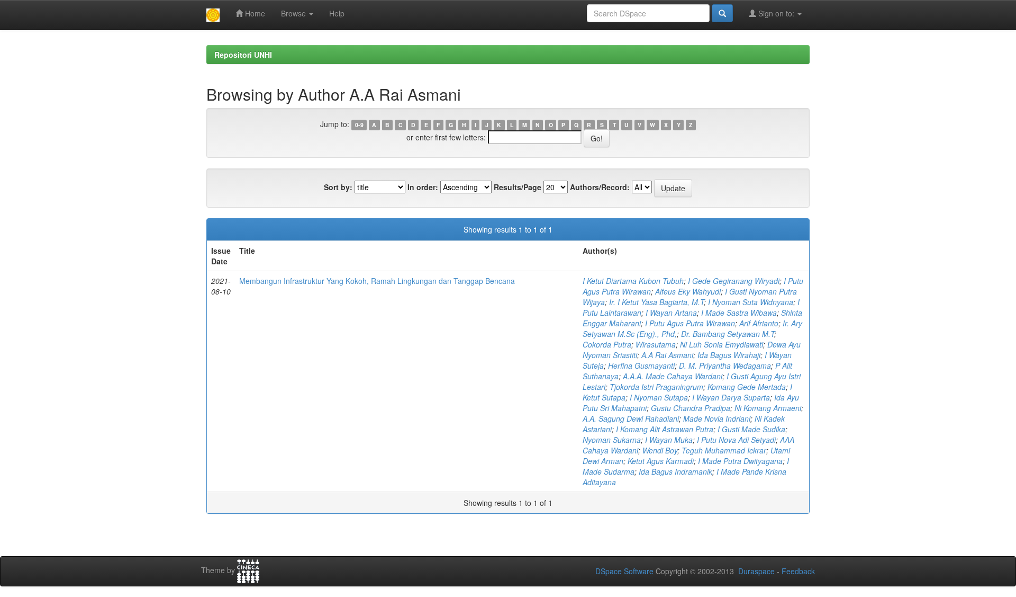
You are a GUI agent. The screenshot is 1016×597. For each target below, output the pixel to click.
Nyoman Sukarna (612, 439)
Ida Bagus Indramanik (675, 471)
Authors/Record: (600, 187)
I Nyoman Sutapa (659, 397)
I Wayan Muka (669, 439)
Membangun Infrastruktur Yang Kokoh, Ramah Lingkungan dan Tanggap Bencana (377, 280)
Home (254, 13)
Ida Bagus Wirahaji (728, 355)
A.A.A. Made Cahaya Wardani (672, 376)
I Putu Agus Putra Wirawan (690, 323)
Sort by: (338, 187)
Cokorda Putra (607, 344)
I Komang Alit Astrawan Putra (664, 429)
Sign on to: (776, 13)
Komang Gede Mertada (746, 386)
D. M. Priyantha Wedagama (725, 365)
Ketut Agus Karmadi (661, 461)
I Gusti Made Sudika (751, 429)
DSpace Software (624, 571)
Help (336, 13)
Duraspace (756, 571)
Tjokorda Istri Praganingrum (656, 386)
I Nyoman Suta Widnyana (750, 302)
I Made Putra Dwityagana (740, 461)
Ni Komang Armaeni (767, 408)
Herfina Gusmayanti (641, 365)
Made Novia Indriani (716, 418)
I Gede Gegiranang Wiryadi (733, 280)
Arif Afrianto (758, 323)
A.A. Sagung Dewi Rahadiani (631, 418)
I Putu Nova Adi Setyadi (736, 439)
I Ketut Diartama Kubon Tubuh (633, 280)
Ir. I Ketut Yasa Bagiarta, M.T (656, 302)
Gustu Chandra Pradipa (690, 408)
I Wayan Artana (671, 312)
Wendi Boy (659, 450)
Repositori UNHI (243, 54)
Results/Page (517, 187)
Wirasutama (656, 344)
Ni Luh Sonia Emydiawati (721, 344)
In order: (422, 187)
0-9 (359, 125)
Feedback (798, 571)
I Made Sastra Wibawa (739, 312)
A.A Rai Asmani (667, 355)
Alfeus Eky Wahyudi (688, 291)
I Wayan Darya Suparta (731, 397)
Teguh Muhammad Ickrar (724, 450)
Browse (294, 13)
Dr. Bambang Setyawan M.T (727, 333)
